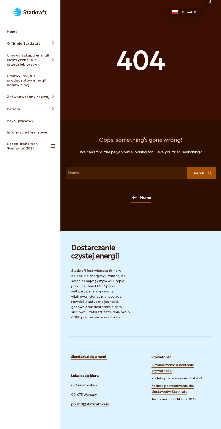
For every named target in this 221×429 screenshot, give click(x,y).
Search (198, 173)
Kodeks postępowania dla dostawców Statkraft (173, 389)
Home (145, 197)
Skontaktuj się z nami (89, 357)
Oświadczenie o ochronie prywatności (173, 368)
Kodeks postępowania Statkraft (178, 378)
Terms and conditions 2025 (174, 399)
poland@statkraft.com (90, 404)
